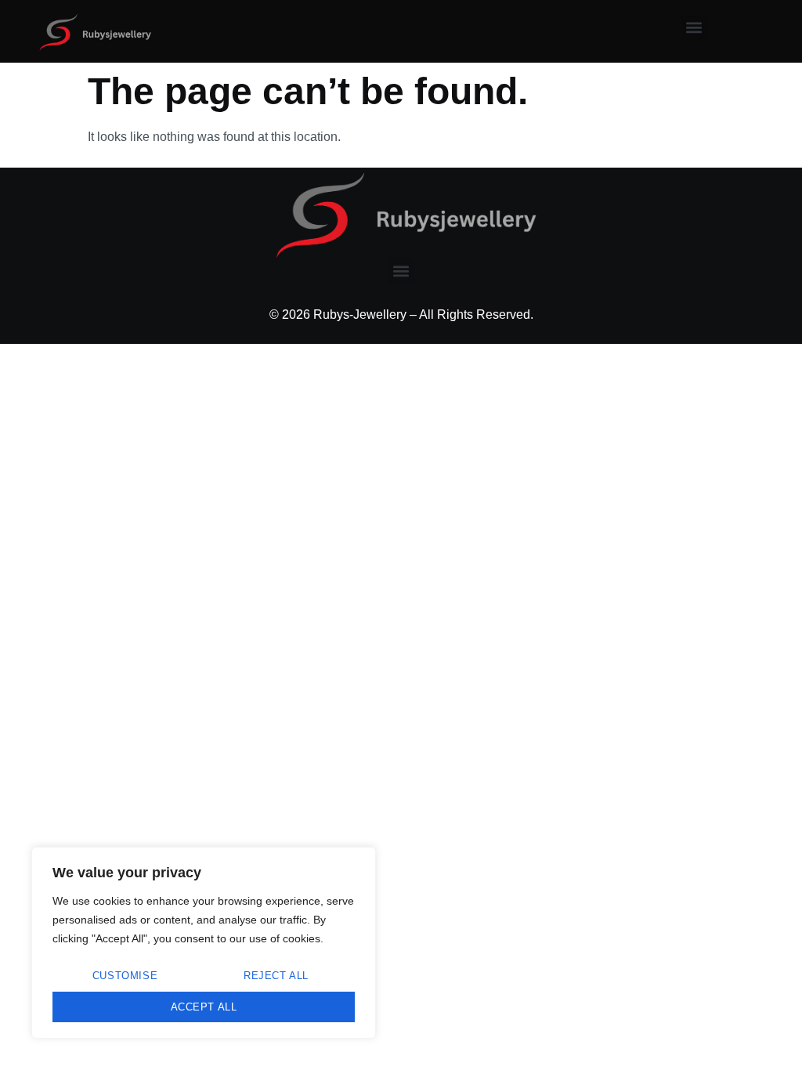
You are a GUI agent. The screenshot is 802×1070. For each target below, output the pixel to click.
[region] (203, 943)
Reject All (276, 975)
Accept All (204, 1007)
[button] (694, 28)
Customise (124, 975)
